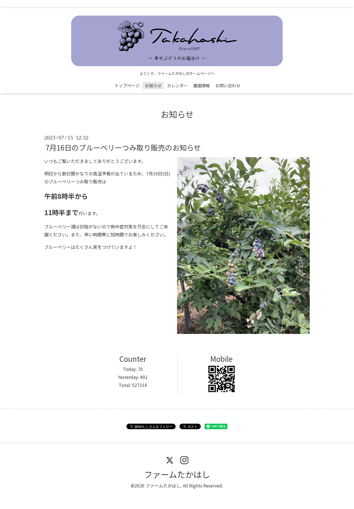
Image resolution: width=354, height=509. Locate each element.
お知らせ (153, 85)
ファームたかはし (177, 474)
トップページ (126, 85)
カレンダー (177, 85)
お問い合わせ (227, 85)
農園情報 (201, 85)
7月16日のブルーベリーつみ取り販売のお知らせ (123, 147)
